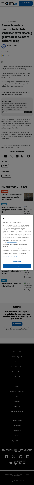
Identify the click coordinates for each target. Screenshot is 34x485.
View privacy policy (12, 242)
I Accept (17, 266)
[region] (17, 242)
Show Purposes (17, 261)
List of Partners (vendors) (10, 256)
